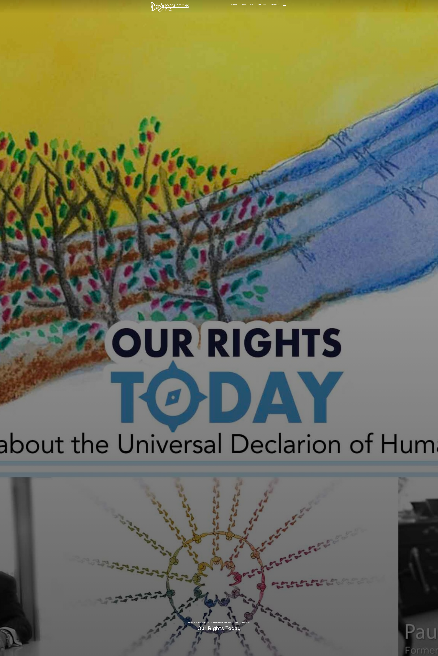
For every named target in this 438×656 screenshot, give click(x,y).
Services (262, 5)
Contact (273, 5)
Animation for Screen (198, 622)
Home (234, 5)
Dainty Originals (242, 622)
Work (252, 5)
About (243, 5)
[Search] (279, 4)
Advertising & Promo (221, 622)
